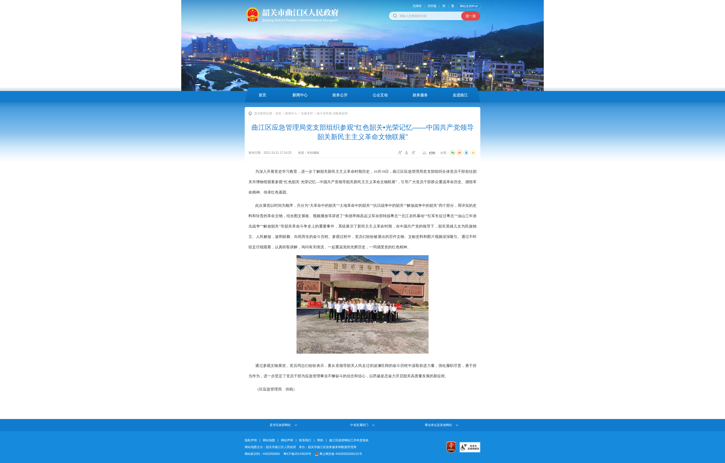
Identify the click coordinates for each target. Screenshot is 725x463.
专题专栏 (307, 113)
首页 (278, 113)
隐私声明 (251, 440)
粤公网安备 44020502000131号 (340, 453)
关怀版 (432, 6)
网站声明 (287, 440)
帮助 (320, 440)
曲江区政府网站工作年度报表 (349, 440)
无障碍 (417, 6)
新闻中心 (291, 113)
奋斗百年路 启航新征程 (332, 113)
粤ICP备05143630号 (297, 453)
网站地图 (269, 440)
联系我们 (305, 440)
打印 (432, 153)
